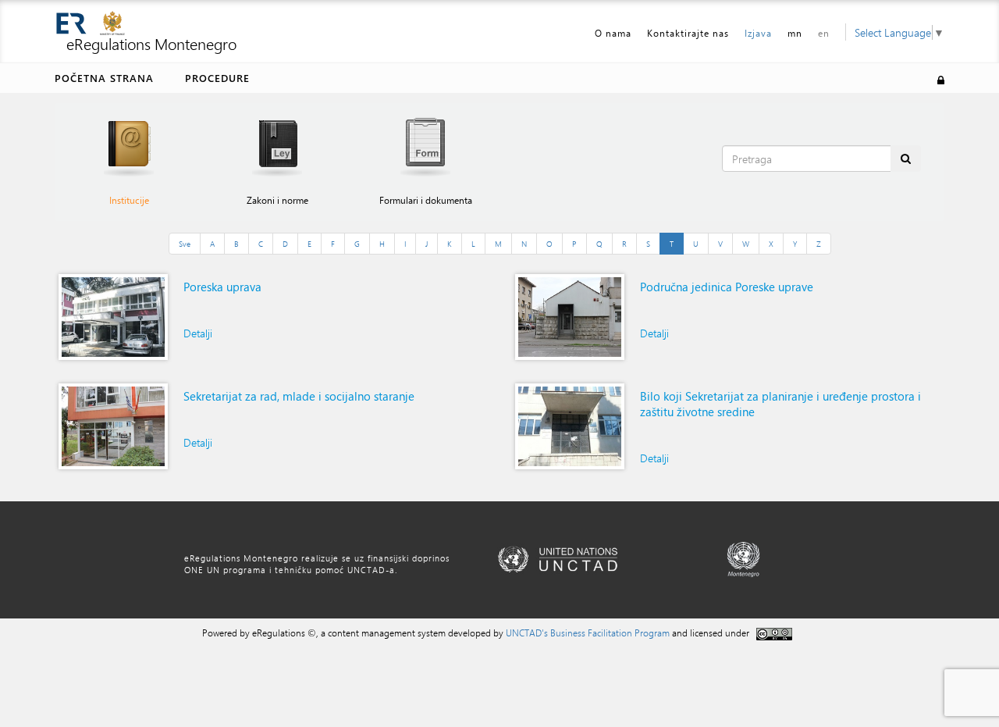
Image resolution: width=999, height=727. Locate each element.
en (824, 33)
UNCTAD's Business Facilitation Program (588, 632)
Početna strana (104, 77)
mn (794, 33)
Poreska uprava (222, 286)
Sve (184, 243)
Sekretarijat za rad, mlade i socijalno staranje (298, 396)
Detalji (197, 333)
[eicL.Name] (113, 317)
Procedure (217, 77)
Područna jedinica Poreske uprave (726, 286)
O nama (613, 33)
